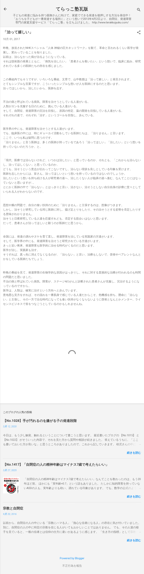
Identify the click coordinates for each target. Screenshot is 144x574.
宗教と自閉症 (13, 508)
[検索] (138, 10)
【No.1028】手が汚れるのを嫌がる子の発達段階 (40, 421)
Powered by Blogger (72, 558)
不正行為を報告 (72, 565)
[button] (138, 32)
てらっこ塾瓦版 (72, 9)
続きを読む (134, 452)
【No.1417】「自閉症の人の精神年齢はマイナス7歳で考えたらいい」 (56, 464)
